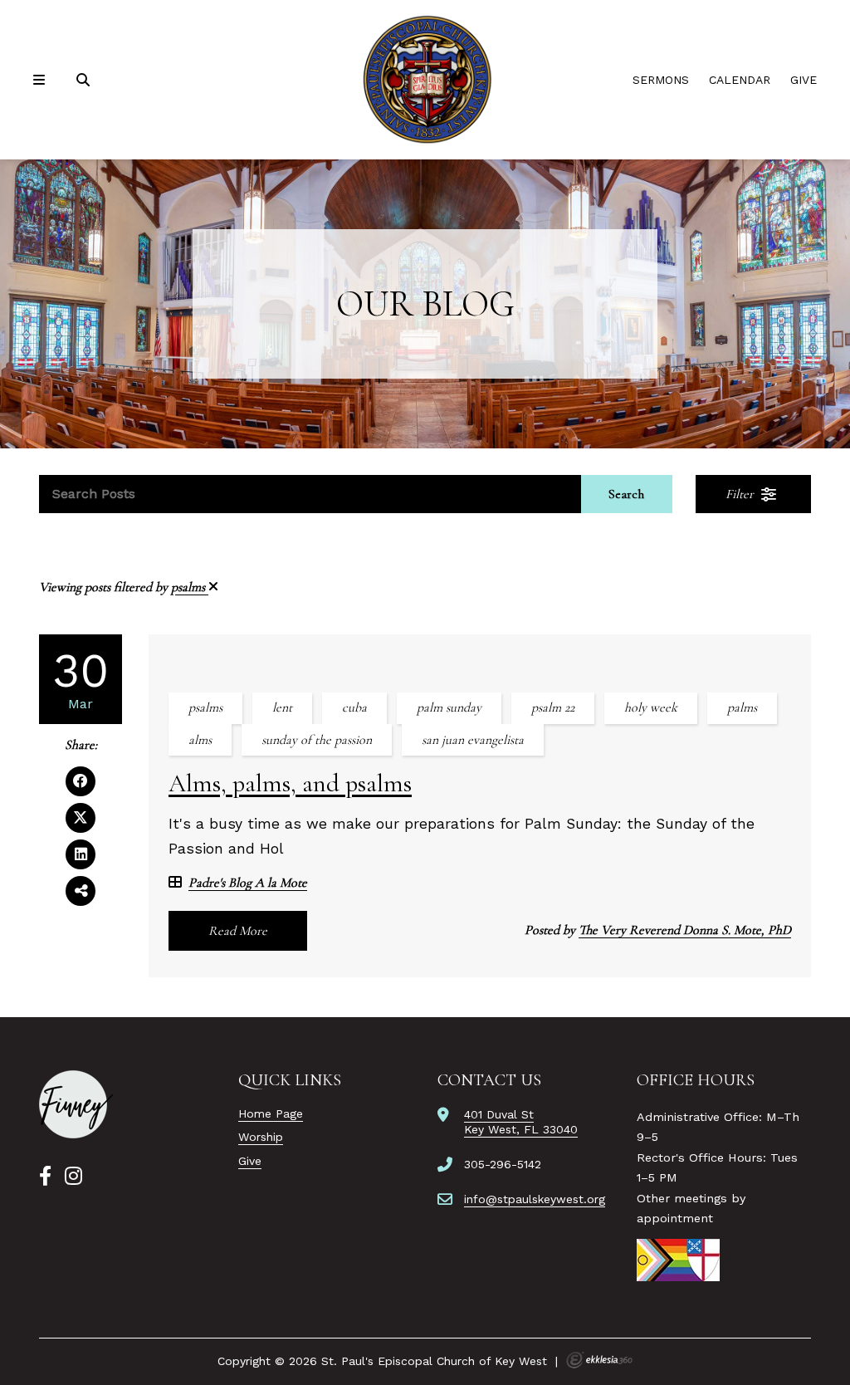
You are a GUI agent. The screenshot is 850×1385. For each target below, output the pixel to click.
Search (626, 494)
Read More (237, 931)
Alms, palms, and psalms (290, 783)
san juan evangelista (473, 740)
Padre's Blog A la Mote (247, 883)
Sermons (661, 79)
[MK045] (76, 1104)
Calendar (739, 79)
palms (742, 707)
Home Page (270, 1113)
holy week (650, 707)
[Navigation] (41, 80)
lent (282, 707)
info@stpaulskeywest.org (534, 1199)
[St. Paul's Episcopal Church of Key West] (425, 79)
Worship (260, 1136)
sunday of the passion (316, 740)
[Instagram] (73, 1176)
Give (803, 79)
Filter (741, 494)
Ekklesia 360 (599, 1360)
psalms (189, 587)
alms (200, 740)
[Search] (84, 80)
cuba (354, 707)
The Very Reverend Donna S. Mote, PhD (685, 930)
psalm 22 (552, 707)
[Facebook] (45, 1176)
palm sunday (449, 707)
